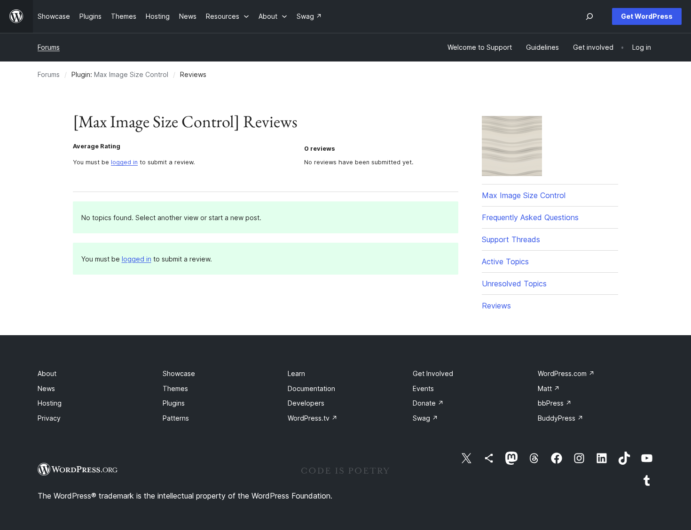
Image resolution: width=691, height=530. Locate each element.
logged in (124, 162)
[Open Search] (589, 16)
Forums (49, 47)
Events (423, 388)
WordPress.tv (313, 418)
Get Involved (433, 373)
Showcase (179, 373)
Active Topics (505, 261)
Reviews (496, 305)
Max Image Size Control (131, 74)
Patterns (176, 418)
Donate (428, 403)
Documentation (311, 388)
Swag (425, 418)
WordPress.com (566, 373)
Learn (296, 373)
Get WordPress (647, 16)
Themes (175, 388)
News (46, 388)
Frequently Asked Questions (530, 217)
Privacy (49, 418)
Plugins (174, 403)
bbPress (555, 403)
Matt (549, 388)
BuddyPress (560, 418)
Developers (306, 403)
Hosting (50, 403)
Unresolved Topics (514, 283)
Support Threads (511, 239)
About (47, 373)
